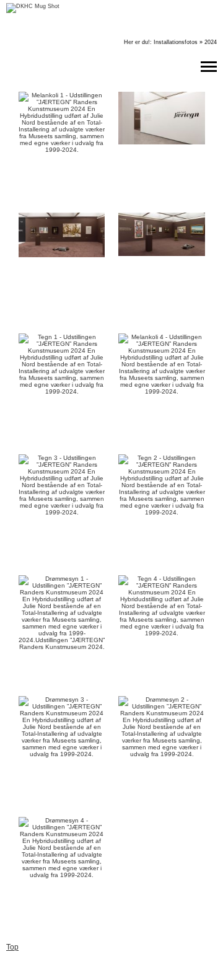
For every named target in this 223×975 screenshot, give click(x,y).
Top (12, 947)
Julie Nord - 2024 (163, 34)
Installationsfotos (176, 42)
